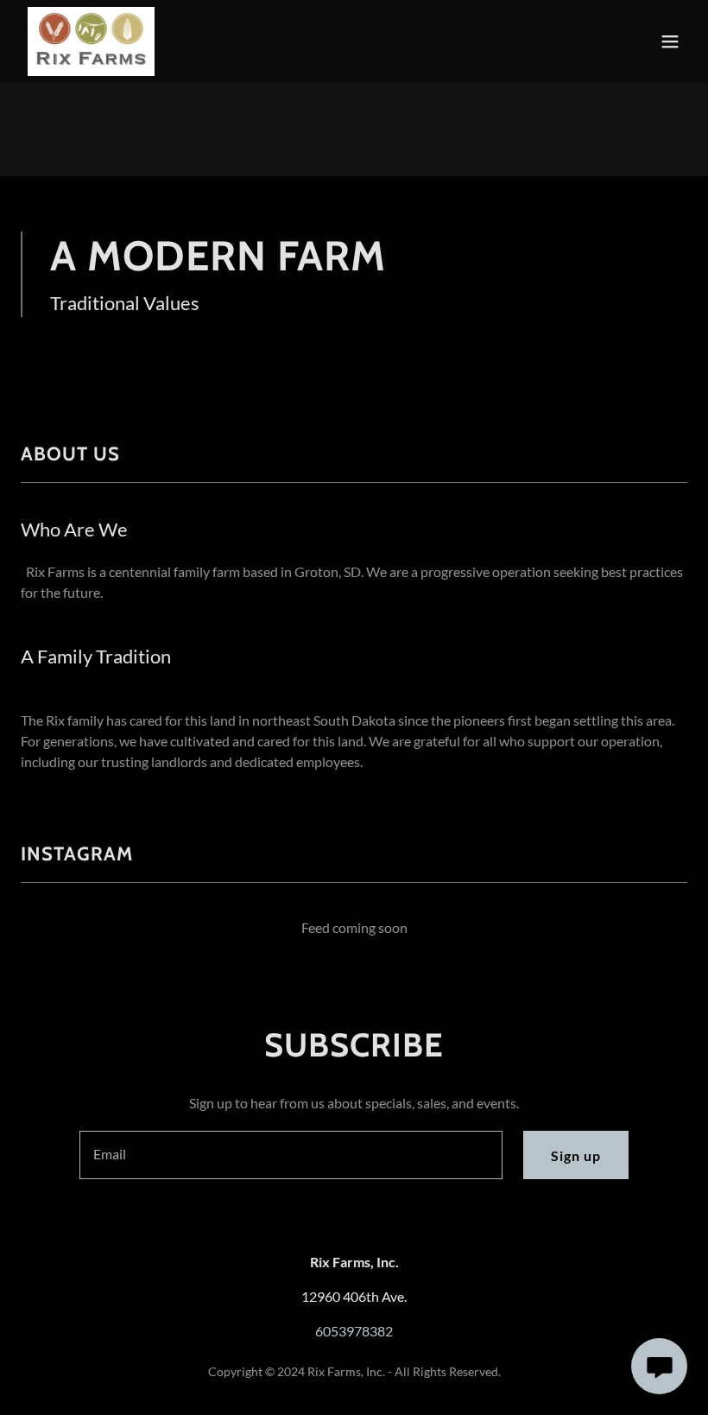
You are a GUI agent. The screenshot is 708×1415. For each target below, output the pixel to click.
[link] (91, 41)
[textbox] (290, 1155)
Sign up (576, 1155)
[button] (670, 41)
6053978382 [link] (354, 1331)
